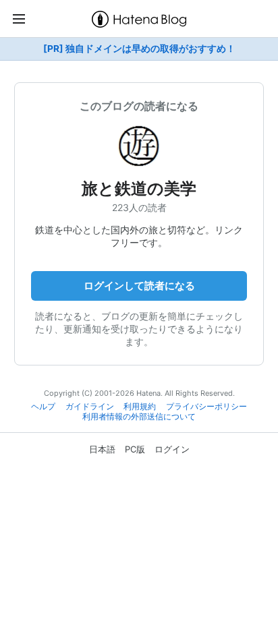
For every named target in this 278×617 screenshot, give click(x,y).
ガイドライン (89, 406)
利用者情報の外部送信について (139, 416)
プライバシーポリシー (206, 406)
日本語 (102, 449)
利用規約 (139, 406)
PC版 (135, 449)
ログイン (172, 449)
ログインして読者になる (139, 285)
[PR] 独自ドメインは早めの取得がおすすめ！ (139, 48)
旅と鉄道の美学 (139, 188)
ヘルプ (43, 406)
